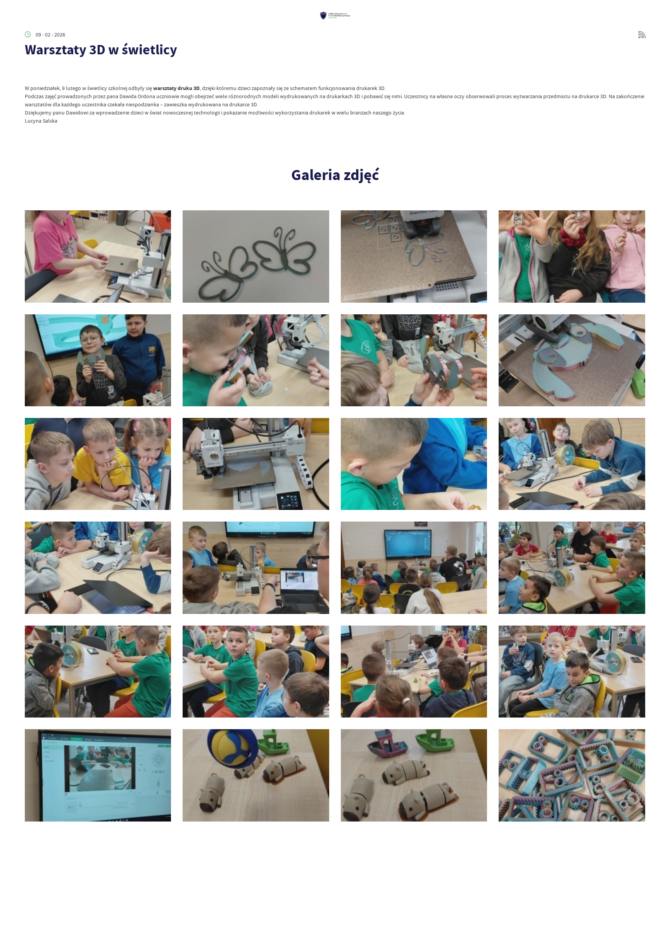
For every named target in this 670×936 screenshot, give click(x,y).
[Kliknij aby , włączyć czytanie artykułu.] (31, 72)
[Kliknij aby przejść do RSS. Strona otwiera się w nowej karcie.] (642, 34)
